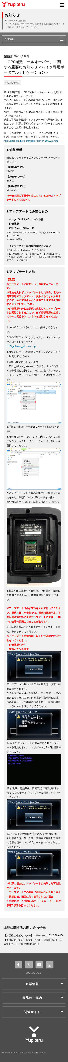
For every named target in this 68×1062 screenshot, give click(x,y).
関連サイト (32, 1012)
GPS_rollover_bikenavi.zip (21, 346)
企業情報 (32, 984)
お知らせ (22, 20)
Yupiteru (11, 20)
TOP (34, 973)
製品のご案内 (32, 997)
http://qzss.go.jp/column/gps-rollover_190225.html (31, 140)
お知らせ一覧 (13, 83)
